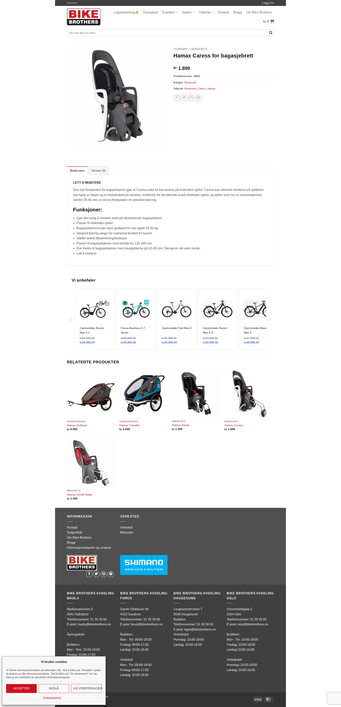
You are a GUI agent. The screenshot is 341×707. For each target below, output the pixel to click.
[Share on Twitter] (184, 97)
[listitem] (94, 319)
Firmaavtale (72, 3)
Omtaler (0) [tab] (99, 170)
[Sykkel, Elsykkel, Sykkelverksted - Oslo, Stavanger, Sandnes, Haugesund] (83, 16)
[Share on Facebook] (177, 97)
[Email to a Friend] (191, 97)
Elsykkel (168, 12)
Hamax (211, 88)
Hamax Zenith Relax (79, 494)
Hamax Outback (77, 425)
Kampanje (150, 12)
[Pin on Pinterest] (198, 97)
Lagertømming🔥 (126, 12)
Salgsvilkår (74, 532)
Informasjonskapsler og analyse (89, 547)
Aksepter (21, 688)
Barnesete (199, 49)
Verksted (126, 527)
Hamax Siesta (180, 425)
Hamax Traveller (129, 425)
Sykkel (187, 12)
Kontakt (223, 12)
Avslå (54, 688)
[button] (268, 21)
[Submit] (271, 32)
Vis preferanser (87, 688)
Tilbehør (205, 12)
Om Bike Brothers (259, 12)
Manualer (126, 532)
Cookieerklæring (52, 697)
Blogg (237, 12)
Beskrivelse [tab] (77, 170)
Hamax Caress (234, 425)
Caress (202, 88)
